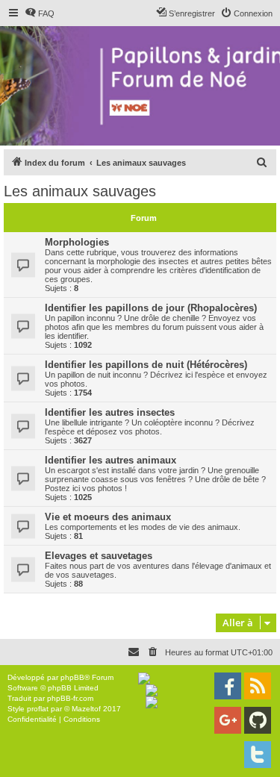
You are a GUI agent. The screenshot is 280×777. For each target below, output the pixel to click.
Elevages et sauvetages (98, 555)
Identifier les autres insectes (110, 412)
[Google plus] (227, 720)
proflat (38, 709)
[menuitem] (40, 13)
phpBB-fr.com (70, 698)
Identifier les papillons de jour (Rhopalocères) (151, 307)
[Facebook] (227, 686)
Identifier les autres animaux (110, 460)
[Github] (257, 720)
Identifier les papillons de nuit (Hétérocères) (146, 364)
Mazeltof (86, 709)
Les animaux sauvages (80, 191)
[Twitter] (257, 754)
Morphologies (77, 242)
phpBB (72, 677)
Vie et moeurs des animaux (108, 516)
